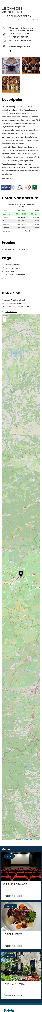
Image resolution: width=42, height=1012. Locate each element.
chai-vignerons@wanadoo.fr (21, 40)
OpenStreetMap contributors (31, 839)
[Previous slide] (3, 205)
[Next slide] (38, 205)
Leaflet (13, 839)
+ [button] (5, 317)
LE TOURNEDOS (13, 934)
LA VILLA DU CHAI (14, 984)
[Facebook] (11, 51)
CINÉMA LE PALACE (15, 884)
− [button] (5, 320)
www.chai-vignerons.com (20, 46)
